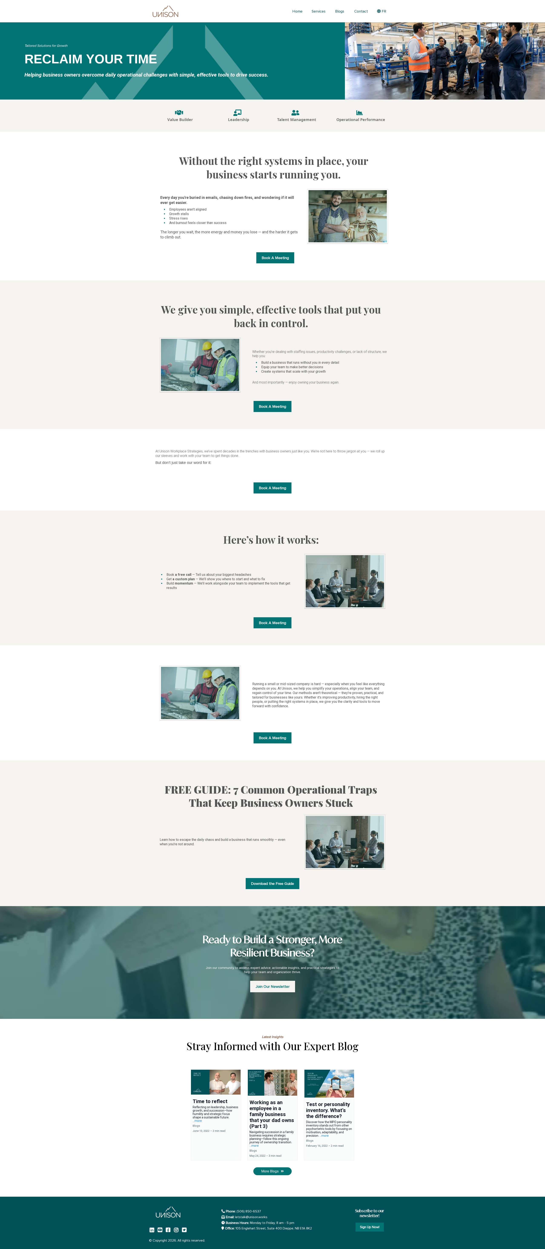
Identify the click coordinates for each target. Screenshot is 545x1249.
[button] (215, 1115)
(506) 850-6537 (249, 1211)
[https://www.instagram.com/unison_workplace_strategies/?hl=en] (177, 1229)
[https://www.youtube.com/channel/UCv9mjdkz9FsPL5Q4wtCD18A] (161, 1229)
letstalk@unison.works (251, 1217)
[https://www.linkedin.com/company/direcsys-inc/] (153, 1229)
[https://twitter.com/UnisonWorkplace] (185, 1229)
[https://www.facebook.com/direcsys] (169, 1229)
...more (197, 1120)
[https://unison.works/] (165, 11)
